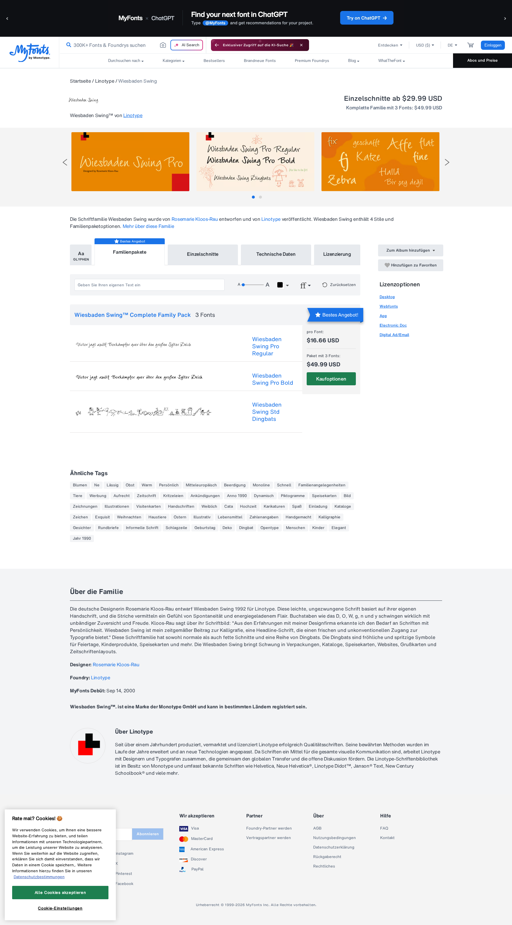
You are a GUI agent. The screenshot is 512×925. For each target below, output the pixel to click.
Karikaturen (274, 506)
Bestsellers (214, 60)
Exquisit (102, 517)
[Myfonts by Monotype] (30, 52)
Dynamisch (264, 495)
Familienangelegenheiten (321, 485)
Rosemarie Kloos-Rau (195, 219)
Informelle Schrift (142, 527)
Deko (227, 527)
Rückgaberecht (327, 856)
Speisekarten (324, 495)
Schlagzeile (176, 527)
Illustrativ (202, 517)
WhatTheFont (389, 60)
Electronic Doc (393, 325)
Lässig (113, 485)
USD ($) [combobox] (423, 45)
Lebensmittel (230, 517)
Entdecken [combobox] (388, 45)
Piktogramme (293, 495)
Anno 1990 (237, 495)
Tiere (77, 495)
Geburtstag (204, 527)
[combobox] (132, 45)
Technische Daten (276, 254)
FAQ (384, 828)
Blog (352, 60)
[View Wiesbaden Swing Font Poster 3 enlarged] (380, 161)
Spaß (297, 506)
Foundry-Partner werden (269, 828)
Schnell (284, 485)
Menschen (295, 527)
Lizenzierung (337, 254)
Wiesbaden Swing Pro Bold (272, 379)
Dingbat (246, 527)
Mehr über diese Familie (148, 226)
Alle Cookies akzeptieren (60, 892)
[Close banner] (301, 45)
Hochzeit (248, 506)
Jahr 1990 (82, 538)
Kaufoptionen (331, 378)
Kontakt (387, 837)
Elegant (339, 527)
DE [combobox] (450, 45)
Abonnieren (148, 834)
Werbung (97, 495)
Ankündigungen (205, 495)
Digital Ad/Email (394, 335)
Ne (97, 485)
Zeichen (80, 517)
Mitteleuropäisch (201, 485)
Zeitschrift (146, 495)
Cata (228, 506)
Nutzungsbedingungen (334, 837)
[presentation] (65, 162)
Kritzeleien (173, 495)
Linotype (104, 80)
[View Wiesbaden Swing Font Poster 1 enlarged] (130, 161)
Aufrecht (121, 495)
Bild (347, 495)
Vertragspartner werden (268, 837)
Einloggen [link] (492, 45)
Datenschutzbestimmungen (39, 877)
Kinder (318, 527)
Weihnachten (129, 517)
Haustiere (157, 517)
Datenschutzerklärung (333, 847)
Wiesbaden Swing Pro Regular (266, 346)
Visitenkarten (148, 506)
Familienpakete (129, 251)
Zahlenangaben (264, 517)
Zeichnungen (85, 506)
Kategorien (172, 60)
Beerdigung (235, 485)
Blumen (80, 485)
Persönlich (169, 485)
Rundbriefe (108, 527)
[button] (7, 18)
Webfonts (389, 306)
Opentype (269, 527)
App (383, 316)
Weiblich (209, 506)
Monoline (261, 485)
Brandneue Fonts (260, 60)
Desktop (387, 297)
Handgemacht (298, 517)
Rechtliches (324, 866)
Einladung (318, 506)
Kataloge (343, 506)
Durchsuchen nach (124, 60)
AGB (317, 828)
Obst (130, 485)
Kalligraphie (329, 517)
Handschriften (181, 506)
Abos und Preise (482, 60)
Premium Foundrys (312, 60)
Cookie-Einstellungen (60, 908)
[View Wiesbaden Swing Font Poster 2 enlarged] (255, 161)
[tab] (253, 197)
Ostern (180, 517)
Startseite (80, 80)
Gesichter (82, 527)
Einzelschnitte (202, 254)
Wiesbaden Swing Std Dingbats (266, 411)
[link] (67, 45)
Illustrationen (117, 506)
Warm (147, 485)
